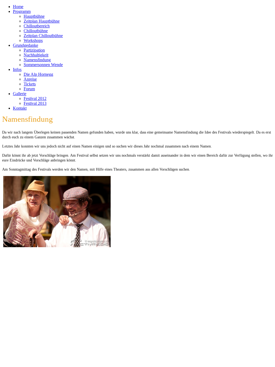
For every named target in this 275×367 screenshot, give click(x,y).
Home (18, 6)
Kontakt (20, 108)
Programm (22, 11)
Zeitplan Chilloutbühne (43, 35)
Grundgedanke (25, 45)
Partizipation (34, 50)
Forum (29, 89)
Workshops (33, 40)
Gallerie (19, 93)
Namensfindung (37, 59)
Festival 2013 (35, 103)
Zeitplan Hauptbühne (42, 21)
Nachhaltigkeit (36, 55)
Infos (17, 69)
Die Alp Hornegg (38, 74)
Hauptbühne (34, 16)
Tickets (30, 84)
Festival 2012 (35, 98)
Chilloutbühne (36, 30)
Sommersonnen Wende (43, 64)
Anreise (30, 79)
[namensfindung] (57, 245)
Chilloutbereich (37, 26)
